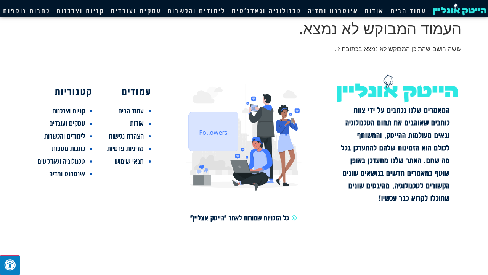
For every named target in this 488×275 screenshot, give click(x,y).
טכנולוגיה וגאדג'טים (266, 10)
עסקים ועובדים (136, 10)
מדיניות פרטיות (125, 148)
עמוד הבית (408, 10)
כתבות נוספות (26, 10)
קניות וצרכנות (80, 10)
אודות (374, 10)
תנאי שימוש (129, 161)
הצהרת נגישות (126, 136)
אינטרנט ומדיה (333, 10)
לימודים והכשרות (196, 10)
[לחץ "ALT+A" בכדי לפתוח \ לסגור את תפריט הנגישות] (10, 265)
